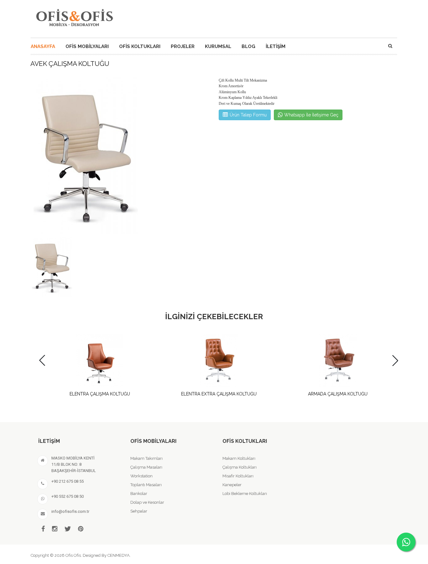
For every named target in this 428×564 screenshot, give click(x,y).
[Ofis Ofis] (74, 16)
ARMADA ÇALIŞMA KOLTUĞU (338, 393)
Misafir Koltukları (237, 476)
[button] (395, 360)
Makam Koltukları (238, 458)
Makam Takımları (146, 458)
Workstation (141, 476)
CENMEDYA (118, 555)
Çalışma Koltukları (239, 467)
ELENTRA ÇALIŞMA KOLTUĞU (100, 393)
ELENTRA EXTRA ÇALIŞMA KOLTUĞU (219, 393)
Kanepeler (232, 484)
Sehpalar (138, 511)
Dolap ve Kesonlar (147, 502)
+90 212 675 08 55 (67, 481)
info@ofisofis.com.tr (70, 511)
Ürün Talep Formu (248, 114)
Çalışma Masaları (146, 467)
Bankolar (138, 493)
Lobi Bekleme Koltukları (244, 493)
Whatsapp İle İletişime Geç (311, 114)
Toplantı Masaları (146, 484)
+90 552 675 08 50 (67, 496)
